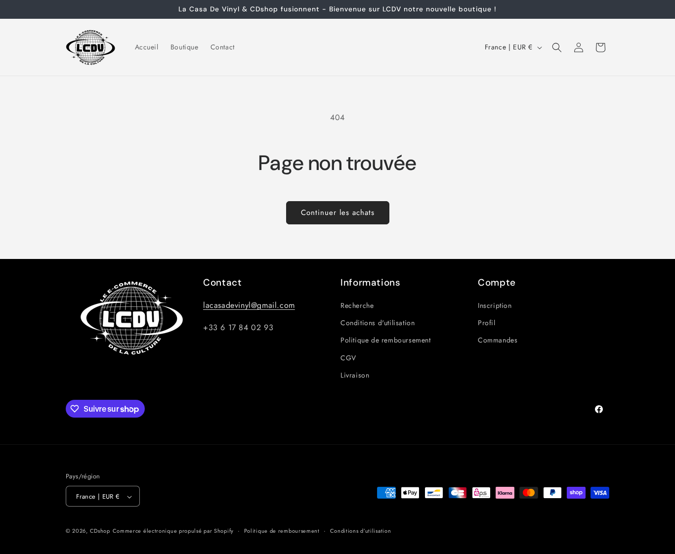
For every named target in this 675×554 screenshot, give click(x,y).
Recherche (357, 305)
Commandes (497, 340)
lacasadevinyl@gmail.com (249, 305)
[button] (557, 47)
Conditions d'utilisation (377, 323)
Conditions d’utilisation (360, 531)
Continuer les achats (338, 212)
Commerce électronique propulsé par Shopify (173, 531)
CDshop (100, 531)
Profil (487, 323)
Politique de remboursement (385, 340)
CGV (348, 358)
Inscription (495, 305)
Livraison (354, 375)
